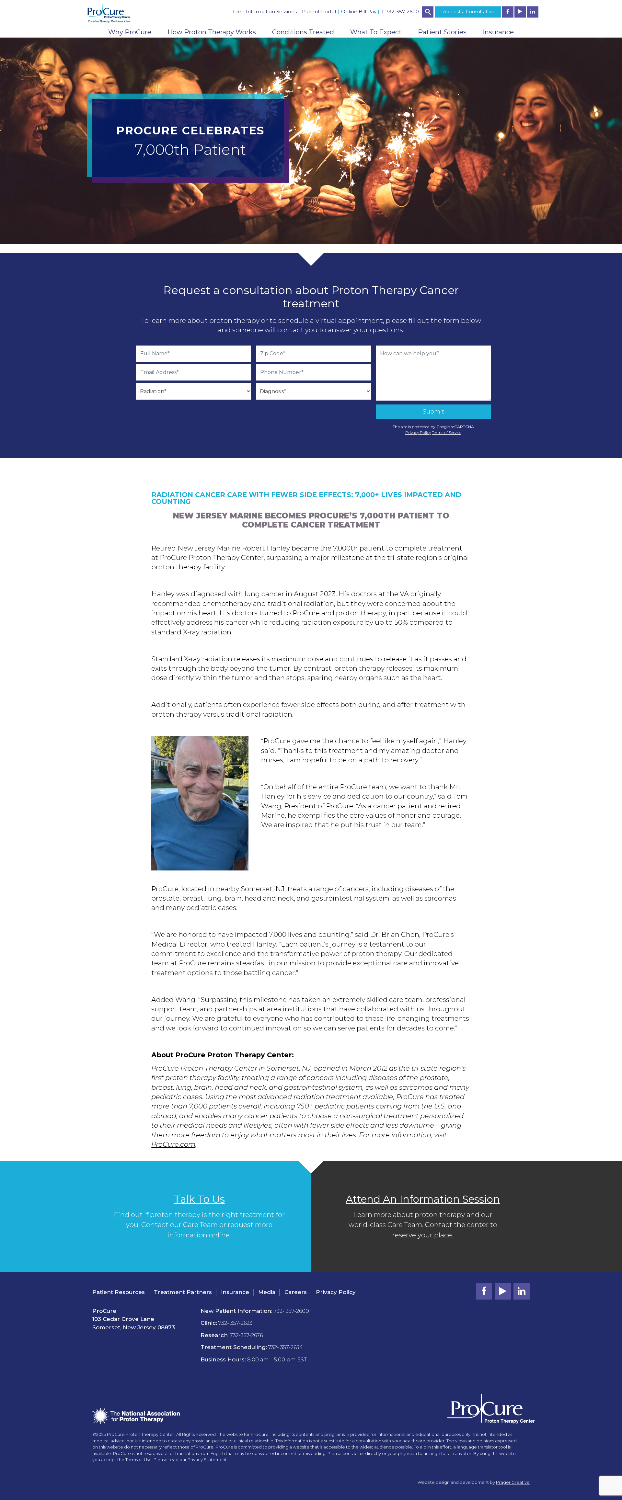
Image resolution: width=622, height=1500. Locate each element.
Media (266, 1292)
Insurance (498, 32)
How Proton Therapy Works (211, 32)
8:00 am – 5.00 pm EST (277, 1360)
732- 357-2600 (291, 1311)
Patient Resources (118, 1292)
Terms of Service (446, 432)
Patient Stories (442, 32)
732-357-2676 (246, 1335)
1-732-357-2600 (400, 11)
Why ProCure (129, 32)
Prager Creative (513, 1482)
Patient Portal (319, 11)
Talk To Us (199, 1199)
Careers (295, 1292)
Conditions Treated (303, 32)
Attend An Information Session (423, 1199)
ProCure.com (173, 1144)
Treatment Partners (183, 1292)
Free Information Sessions (265, 11)
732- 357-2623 (235, 1323)
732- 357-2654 (285, 1347)
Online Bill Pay (358, 11)
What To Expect (376, 32)
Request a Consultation (467, 12)
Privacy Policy (418, 432)
